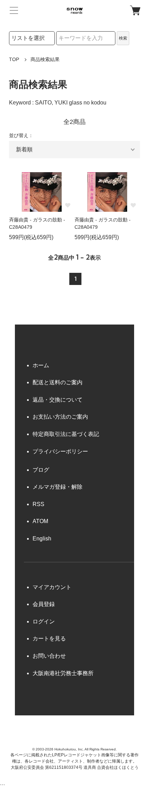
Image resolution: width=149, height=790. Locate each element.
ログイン (44, 621)
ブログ (41, 470)
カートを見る (49, 638)
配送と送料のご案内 (57, 382)
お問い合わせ (49, 656)
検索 (123, 38)
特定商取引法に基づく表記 (66, 434)
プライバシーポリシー (60, 451)
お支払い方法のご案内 (60, 417)
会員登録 (44, 604)
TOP (14, 59)
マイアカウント (52, 587)
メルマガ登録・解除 (57, 487)
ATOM (40, 521)
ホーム (41, 365)
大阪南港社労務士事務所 (63, 673)
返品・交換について (57, 400)
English (42, 538)
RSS (38, 504)
